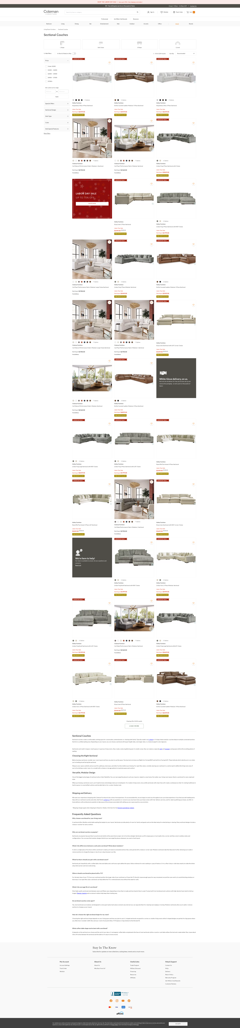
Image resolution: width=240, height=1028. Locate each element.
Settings (65, 965)
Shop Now (92, 203)
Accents (146, 24)
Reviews (170, 984)
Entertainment (104, 24)
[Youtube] (123, 1002)
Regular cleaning (82, 893)
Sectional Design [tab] (50, 110)
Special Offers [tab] (49, 103)
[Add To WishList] (109, 62)
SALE (177, 24)
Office (160, 24)
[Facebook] (110, 1002)
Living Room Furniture (50, 29)
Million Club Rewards (120, 19)
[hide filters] (48, 53)
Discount (135, 968)
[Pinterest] (129, 1002)
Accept (178, 1024)
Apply (56, 96)
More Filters (47, 133)
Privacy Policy (114, 1024)
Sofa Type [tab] (48, 116)
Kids (118, 24)
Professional (104, 19)
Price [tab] (47, 60)
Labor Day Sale (76, 109)
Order (63, 968)
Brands (191, 24)
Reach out (78, 565)
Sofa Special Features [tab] (52, 129)
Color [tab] (47, 122)
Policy (169, 974)
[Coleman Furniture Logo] (51, 14)
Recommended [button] (181, 53)
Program (134, 965)
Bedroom (49, 24)
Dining (77, 24)
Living (62, 24)
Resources (136, 19)
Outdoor (132, 24)
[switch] (74, 53)
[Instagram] (117, 1002)
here (137, 1024)
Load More (134, 726)
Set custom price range (51, 87)
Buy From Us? (99, 968)
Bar (91, 24)
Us (97, 965)
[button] (151, 12)
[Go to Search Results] (137, 12)
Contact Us (193, 6)
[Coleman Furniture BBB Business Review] (120, 995)
